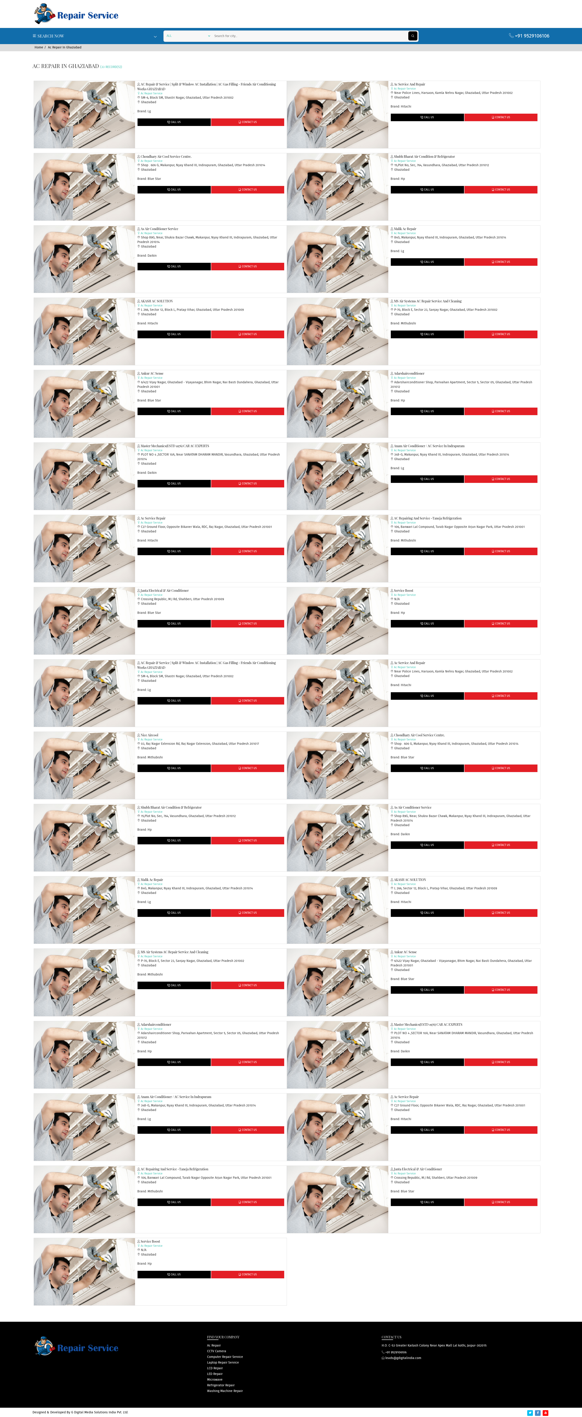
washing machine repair (225, 1391)
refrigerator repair (221, 1385)
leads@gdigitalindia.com (402, 1358)
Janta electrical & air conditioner (164, 590)
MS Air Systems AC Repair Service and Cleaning (427, 301)
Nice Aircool (149, 735)
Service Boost (403, 590)
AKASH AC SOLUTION (156, 301)
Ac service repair (153, 518)
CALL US (176, 122)
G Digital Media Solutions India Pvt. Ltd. (99, 1412)
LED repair (215, 1374)
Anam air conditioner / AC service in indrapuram (428, 446)
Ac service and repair (409, 84)
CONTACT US (249, 122)
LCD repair (215, 1368)
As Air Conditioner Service (159, 229)
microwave (215, 1379)
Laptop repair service (223, 1362)
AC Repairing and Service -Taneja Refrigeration (427, 518)
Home (39, 47)
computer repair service (225, 1356)
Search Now (50, 36)
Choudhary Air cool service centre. (166, 156)
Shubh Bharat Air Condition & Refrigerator (424, 156)
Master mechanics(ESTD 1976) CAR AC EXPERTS (174, 446)
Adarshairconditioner (408, 373)
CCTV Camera (216, 1351)
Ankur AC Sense (151, 373)
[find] (412, 35)
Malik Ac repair (404, 229)
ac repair (214, 1345)
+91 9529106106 (531, 36)
